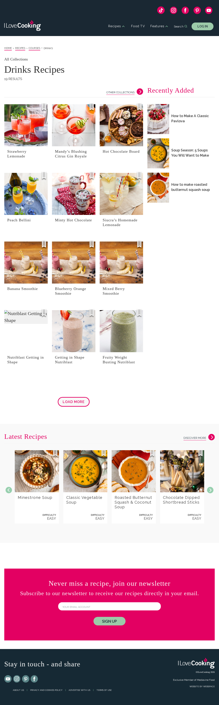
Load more (74, 402)
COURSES (34, 48)
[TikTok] (161, 11)
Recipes (114, 26)
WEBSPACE (209, 686)
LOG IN (202, 26)
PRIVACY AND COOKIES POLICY (46, 690)
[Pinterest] (197, 11)
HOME (8, 48)
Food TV (138, 26)
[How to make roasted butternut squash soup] (158, 188)
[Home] (22, 26)
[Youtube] (8, 679)
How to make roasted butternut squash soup (190, 187)
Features (157, 26)
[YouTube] (209, 11)
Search (178, 26)
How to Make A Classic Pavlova (190, 118)
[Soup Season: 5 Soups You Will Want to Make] (158, 153)
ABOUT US (18, 690)
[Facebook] (185, 11)
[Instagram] (173, 11)
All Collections (16, 59)
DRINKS (48, 48)
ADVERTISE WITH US (79, 690)
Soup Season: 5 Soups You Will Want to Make (190, 152)
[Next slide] (210, 490)
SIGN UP (109, 621)
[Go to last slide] (9, 490)
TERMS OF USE (104, 690)
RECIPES (20, 48)
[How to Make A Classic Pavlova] (158, 119)
